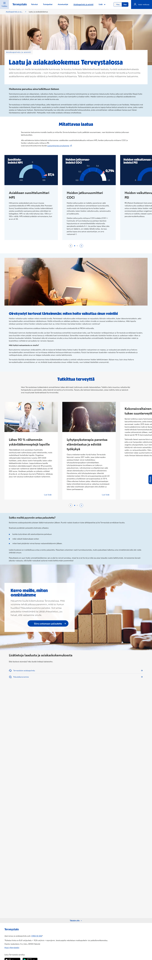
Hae (125, 4)
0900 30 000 (36, 936)
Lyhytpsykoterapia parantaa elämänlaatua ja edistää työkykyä (87, 444)
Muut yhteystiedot (11, 947)
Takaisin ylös (75, 920)
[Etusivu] (19, 4)
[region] (76, 199)
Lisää (101, 4)
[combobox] (120, 4)
